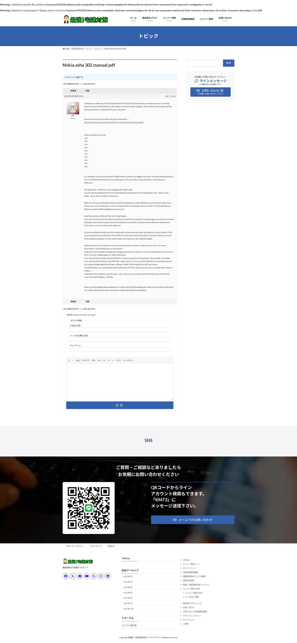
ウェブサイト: (75, 345)
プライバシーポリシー (75, 546)
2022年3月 (127, 593)
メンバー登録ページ (191, 564)
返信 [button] (167, 96)
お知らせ (111, 546)
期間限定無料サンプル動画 (194, 576)
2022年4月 (127, 587)
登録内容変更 (188, 580)
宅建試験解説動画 (190, 572)
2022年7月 (127, 582)
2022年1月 (127, 603)
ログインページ (189, 568)
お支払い (186, 560)
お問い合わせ (188, 607)
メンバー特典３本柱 (191, 588)
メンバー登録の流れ (194, 593)
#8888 (173, 96)
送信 (120, 405)
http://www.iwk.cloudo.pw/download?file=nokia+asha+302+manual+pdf (113, 122)
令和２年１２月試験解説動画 (195, 611)
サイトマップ (95, 546)
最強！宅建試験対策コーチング (196, 584)
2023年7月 (127, 576)
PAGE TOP (287, 621)
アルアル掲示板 (129, 625)
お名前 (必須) (75, 325)
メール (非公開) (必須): (79, 335)
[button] (192, 519)
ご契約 (186, 624)
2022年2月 (127, 598)
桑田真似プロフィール (192, 603)
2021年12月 (128, 609)
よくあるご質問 (192, 597)
